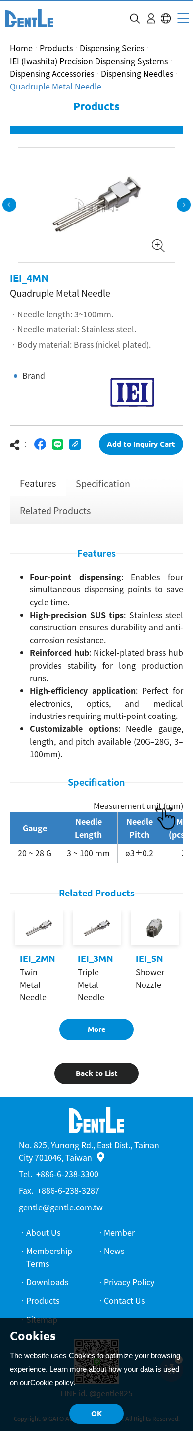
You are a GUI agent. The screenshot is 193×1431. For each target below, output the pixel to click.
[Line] (57, 444)
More (97, 1029)
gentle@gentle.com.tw (61, 1207)
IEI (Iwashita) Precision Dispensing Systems (89, 61)
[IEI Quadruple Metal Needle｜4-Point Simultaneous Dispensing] (29, 18)
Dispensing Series (112, 48)
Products (56, 48)
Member (119, 1232)
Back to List (97, 1073)
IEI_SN (149, 958)
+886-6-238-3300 (67, 1174)
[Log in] (151, 18)
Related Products (55, 510)
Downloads (47, 1282)
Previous (9, 205)
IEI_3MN (95, 958)
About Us (43, 1232)
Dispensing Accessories (52, 73)
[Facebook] (40, 444)
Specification (103, 483)
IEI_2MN (37, 958)
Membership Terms (49, 1257)
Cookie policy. (52, 1382)
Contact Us (124, 1300)
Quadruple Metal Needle (55, 86)
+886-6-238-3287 (68, 1190)
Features (38, 483)
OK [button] (96, 1413)
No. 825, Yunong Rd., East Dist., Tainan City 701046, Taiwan (89, 1151)
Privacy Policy (129, 1282)
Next (184, 205)
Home (21, 48)
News (114, 1250)
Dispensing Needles (137, 73)
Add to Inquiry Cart (141, 444)
